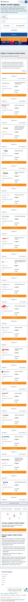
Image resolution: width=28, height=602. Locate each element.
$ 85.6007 (22, 1)
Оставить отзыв (14, 529)
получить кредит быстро (14, 564)
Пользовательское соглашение (8, 595)
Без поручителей (20, 25)
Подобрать (14, 34)
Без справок (7, 25)
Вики (16, 593)
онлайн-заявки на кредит (19, 546)
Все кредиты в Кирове (14, 503)
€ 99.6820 (22, 2)
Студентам (4, 576)
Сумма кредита (5, 15)
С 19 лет (3, 580)
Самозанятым (5, 574)
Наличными (14, 30)
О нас (2, 593)
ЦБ (18, 1)
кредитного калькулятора (12, 561)
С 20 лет (3, 582)
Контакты (11, 593)
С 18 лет (3, 578)
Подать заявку (14, 95)
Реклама (6, 593)
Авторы (18, 595)
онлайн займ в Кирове (13, 11)
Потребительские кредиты (6, 508)
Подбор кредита (17, 508)
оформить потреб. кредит (19, 540)
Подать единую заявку (14, 39)
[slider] (6, 18)
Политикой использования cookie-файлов (11, 68)
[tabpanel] (13, 578)
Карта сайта (23, 595)
